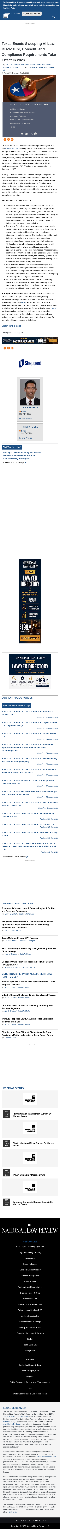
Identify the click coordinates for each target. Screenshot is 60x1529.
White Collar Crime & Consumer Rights (30, 1394)
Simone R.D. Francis (13, 967)
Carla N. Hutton (25, 954)
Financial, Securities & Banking (30, 1333)
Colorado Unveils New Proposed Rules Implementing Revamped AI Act (27, 963)
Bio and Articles (25, 418)
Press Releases (30, 1264)
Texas (12, 127)
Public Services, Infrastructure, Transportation (30, 1382)
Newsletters (30, 1258)
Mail (27, 134)
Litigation (30, 1376)
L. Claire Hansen (11, 941)
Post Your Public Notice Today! (16, 705)
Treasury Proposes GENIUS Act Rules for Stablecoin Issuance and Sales (27, 1020)
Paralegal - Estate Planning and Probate (22, 452)
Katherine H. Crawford (13, 930)
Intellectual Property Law (30, 1365)
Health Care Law (30, 1345)
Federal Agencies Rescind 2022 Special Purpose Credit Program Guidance (28, 983)
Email (23, 412)
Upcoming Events (13, 1088)
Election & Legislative (30, 1316)
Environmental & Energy (30, 1322)
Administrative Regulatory (20, 123)
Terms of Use (9, 1417)
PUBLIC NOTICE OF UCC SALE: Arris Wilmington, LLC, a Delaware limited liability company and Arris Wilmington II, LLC (29, 846)
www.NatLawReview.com (12, 1424)
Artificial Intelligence (18, 109)
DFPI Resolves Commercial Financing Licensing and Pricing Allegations (27, 1007)
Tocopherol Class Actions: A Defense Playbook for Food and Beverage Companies (29, 909)
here (23, 302)
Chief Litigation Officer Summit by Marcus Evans (33, 1144)
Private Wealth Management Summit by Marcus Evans (32, 1115)
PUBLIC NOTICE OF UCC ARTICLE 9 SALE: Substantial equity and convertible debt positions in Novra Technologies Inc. (27, 747)
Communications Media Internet (22, 113)
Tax (30, 1388)
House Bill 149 (11, 148)
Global (30, 1339)
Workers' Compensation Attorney (19, 455)
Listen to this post (11, 326)
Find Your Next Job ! (12, 447)
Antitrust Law (30, 1281)
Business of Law (30, 1298)
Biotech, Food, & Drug (30, 1293)
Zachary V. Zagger (29, 967)
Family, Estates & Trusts (30, 1327)
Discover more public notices (14, 857)
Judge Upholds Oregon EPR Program (20, 938)
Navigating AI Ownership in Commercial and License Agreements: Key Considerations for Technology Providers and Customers (27, 924)
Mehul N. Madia (28, 64)
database (6, 1422)
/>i (36, 134)
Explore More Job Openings (13, 462)
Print (23, 134)
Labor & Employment (30, 1371)
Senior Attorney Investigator (16, 459)
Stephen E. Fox (10, 1038)
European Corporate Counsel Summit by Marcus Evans (33, 1203)
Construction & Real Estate (30, 1304)
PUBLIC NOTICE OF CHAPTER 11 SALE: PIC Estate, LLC (28, 824)
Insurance (30, 1359)
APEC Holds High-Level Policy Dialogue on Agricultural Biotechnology (29, 950)
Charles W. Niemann (26, 914)
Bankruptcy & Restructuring (30, 1287)
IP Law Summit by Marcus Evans (29, 1175)
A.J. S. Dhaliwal (13, 64)
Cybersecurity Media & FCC (30, 1310)
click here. (13, 1512)
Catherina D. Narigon (27, 941)
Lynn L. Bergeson (11, 954)
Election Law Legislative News (21, 120)
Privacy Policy (22, 1417)
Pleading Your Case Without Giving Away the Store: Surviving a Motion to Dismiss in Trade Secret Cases (27, 1033)
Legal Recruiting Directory (30, 1252)
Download (31, 134)
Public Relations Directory (30, 1270)
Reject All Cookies (31, 14)
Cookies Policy (9, 8)
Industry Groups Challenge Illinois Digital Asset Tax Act (29, 995)
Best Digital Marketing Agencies (30, 1247)
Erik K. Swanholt (11, 914)
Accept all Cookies (12, 14)
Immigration (30, 1350)
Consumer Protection (18, 116)
